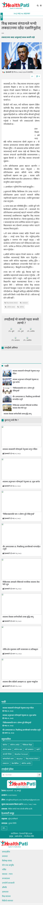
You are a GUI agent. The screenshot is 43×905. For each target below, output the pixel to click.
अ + (38, 76)
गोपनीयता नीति (29, 836)
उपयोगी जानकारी (8, 883)
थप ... (4, 828)
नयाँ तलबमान (29, 749)
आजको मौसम (7, 754)
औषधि (4, 887)
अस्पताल (5, 892)
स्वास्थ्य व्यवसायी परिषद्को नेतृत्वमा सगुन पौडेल (26, 372)
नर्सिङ (4, 869)
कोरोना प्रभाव (11, 307)
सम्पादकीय (6, 852)
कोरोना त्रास (18, 749)
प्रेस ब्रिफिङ (15, 763)
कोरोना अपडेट (15, 744)
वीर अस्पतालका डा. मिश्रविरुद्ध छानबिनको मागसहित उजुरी (26, 398)
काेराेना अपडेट (26, 763)
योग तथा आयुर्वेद (8, 865)
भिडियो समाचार (7, 900)
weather (19, 758)
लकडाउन (25, 303)
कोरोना (21, 307)
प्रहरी (38, 749)
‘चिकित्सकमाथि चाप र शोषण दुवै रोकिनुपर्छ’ (23, 389)
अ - (32, 76)
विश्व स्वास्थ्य (6, 896)
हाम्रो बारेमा (18, 836)
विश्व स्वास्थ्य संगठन (12, 303)
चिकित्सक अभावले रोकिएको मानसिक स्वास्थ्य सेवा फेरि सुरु (25, 406)
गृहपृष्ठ (11, 836)
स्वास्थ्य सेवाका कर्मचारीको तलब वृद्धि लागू (18, 414)
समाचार (5, 856)
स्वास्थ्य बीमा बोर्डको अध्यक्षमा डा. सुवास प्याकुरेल (20, 682)
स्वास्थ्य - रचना (7, 874)
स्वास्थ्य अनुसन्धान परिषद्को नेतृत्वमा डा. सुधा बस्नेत (26, 381)
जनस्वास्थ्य (6, 878)
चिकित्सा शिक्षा (27, 744)
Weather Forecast (21, 754)
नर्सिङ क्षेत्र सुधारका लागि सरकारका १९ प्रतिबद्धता (20, 649)
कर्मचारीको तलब (8, 758)
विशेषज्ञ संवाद (7, 860)
